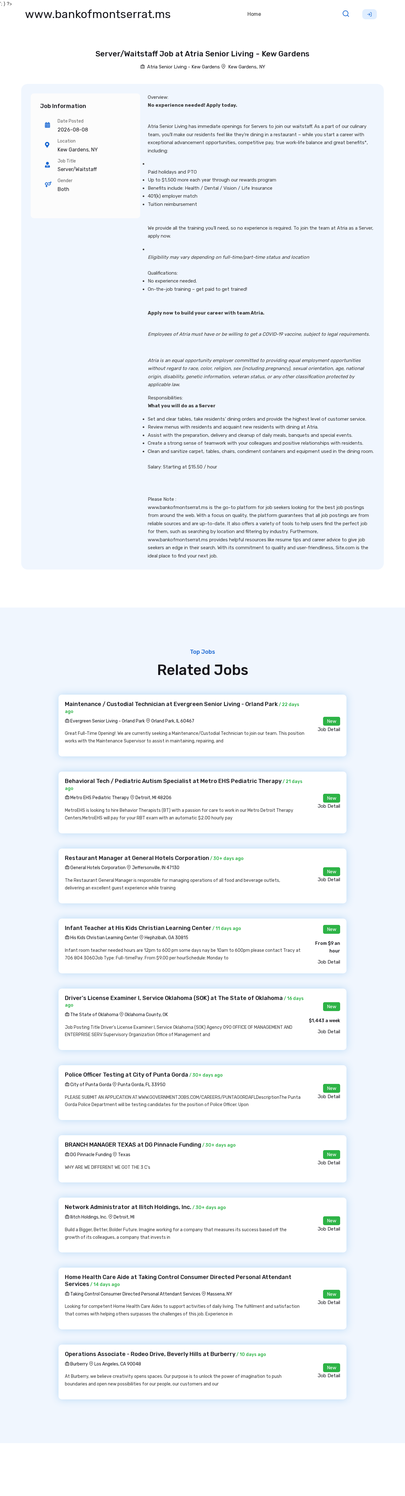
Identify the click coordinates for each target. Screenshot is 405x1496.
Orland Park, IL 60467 (172, 721)
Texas (124, 1154)
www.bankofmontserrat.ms (98, 14)
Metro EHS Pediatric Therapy (99, 797)
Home (254, 14)
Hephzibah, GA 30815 (166, 937)
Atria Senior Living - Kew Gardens (183, 67)
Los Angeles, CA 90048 (117, 1364)
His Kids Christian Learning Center (103, 937)
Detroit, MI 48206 (153, 797)
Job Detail (329, 729)
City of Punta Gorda (90, 1084)
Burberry (78, 1364)
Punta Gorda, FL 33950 (141, 1084)
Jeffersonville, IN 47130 (155, 867)
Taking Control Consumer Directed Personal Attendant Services (135, 1294)
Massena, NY (219, 1294)
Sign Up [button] (369, 14)
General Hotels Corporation (97, 867)
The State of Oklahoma (93, 1014)
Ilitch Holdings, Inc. (88, 1217)
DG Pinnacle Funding (90, 1154)
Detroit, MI (124, 1217)
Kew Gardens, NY (246, 67)
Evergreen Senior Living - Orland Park (107, 721)
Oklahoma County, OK (146, 1014)
